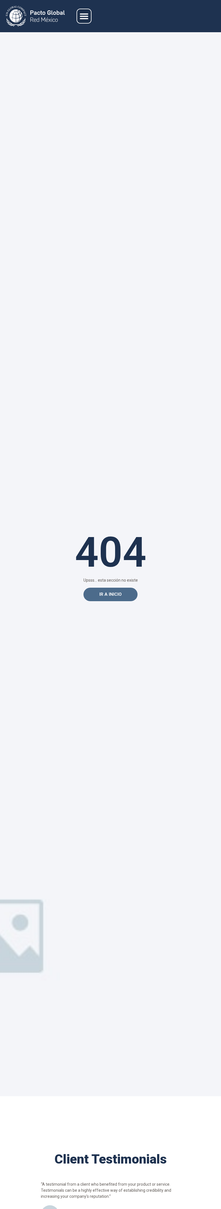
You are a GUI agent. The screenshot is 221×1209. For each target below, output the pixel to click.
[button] (84, 16)
